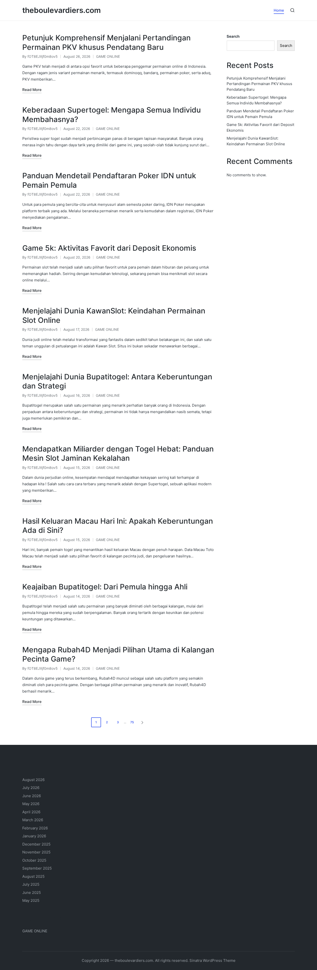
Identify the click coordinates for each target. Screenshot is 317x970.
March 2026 (32, 820)
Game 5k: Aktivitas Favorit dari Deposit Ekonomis (109, 247)
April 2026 (31, 812)
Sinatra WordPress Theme (212, 960)
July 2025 (30, 884)
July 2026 (30, 787)
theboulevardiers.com (61, 10)
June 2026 (31, 795)
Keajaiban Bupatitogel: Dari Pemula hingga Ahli (104, 586)
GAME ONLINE (108, 56)
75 (132, 722)
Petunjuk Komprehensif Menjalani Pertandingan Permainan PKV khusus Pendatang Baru (106, 42)
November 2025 (36, 852)
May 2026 (30, 803)
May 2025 (30, 900)
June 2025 (31, 892)
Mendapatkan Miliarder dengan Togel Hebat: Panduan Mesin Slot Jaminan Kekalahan (118, 453)
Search (233, 36)
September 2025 (37, 868)
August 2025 (33, 876)
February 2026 (35, 828)
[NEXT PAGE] (142, 722)
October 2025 (34, 860)
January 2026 (34, 836)
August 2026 (33, 779)
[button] (143, 722)
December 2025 (36, 844)
